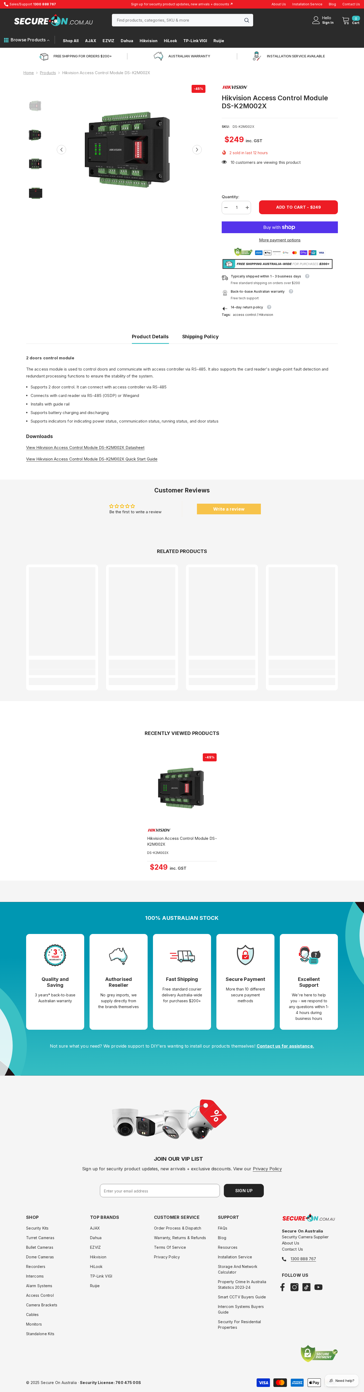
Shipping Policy (200, 336)
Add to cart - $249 (298, 207)
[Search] (182, 20)
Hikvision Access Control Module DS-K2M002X (182, 841)
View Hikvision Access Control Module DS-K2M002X (75, 459)
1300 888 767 (303, 1258)
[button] (61, 149)
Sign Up (244, 1190)
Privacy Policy (267, 1168)
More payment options (280, 239)
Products (48, 72)
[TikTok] (306, 1287)
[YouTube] (318, 1287)
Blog (332, 4)
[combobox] (176, 20)
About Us (279, 4)
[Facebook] (282, 1287)
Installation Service (307, 4)
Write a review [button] (229, 509)
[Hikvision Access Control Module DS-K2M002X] (182, 788)
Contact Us (351, 4)
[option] (129, 150)
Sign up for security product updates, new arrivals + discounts (182, 4)
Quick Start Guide (140, 459)
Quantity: (231, 196)
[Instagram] (294, 1287)
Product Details (150, 336)
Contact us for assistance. (285, 1046)
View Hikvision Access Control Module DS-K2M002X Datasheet (85, 447)
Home (28, 72)
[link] (62, 672)
